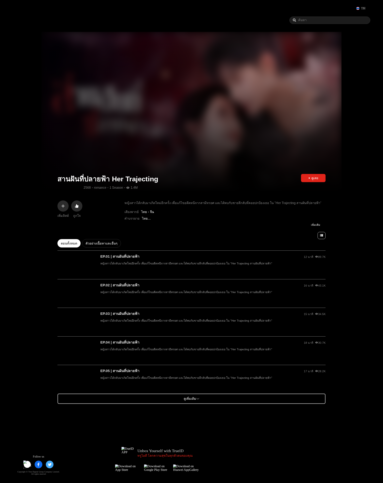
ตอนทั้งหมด (69, 243)
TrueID (25, 8)
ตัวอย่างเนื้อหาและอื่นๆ (101, 243)
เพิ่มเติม (315, 224)
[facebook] (38, 464)
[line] (27, 464)
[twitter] (50, 464)
